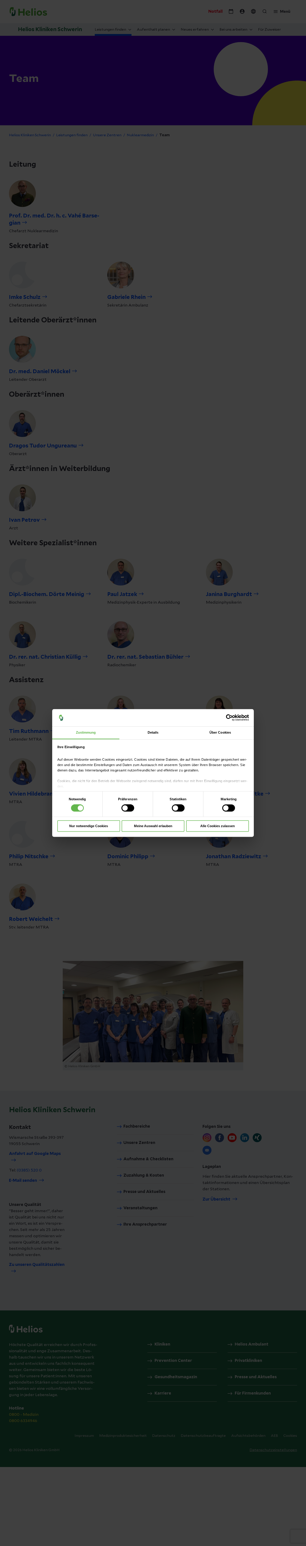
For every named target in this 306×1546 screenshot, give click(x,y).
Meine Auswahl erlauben (153, 826)
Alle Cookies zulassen (217, 826)
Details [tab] (153, 732)
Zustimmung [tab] (86, 732)
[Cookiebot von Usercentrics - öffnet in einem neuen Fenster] (229, 717)
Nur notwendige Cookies (88, 826)
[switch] (127, 808)
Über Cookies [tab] (220, 732)
